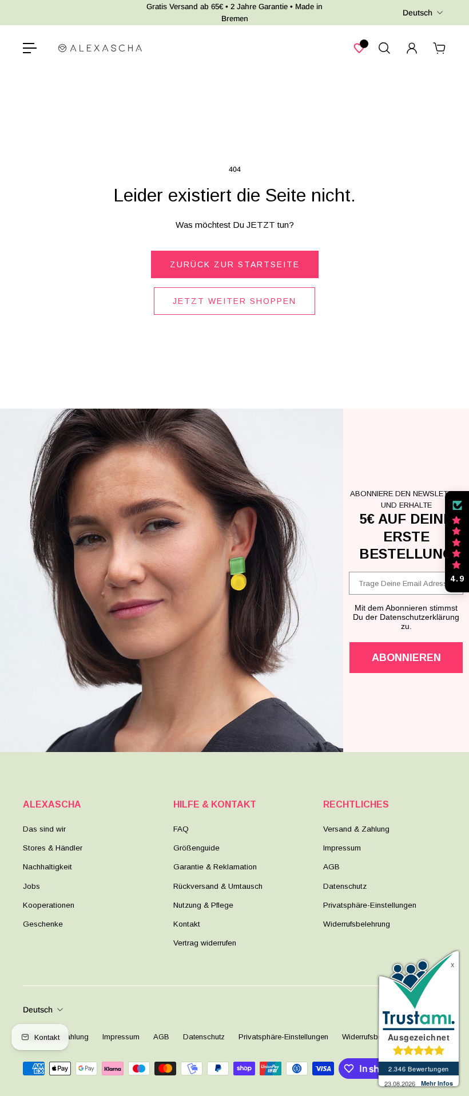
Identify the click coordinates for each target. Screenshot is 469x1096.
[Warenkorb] (439, 48)
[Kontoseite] (412, 48)
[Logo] (100, 48)
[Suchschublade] (384, 48)
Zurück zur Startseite (235, 264)
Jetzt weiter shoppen (234, 301)
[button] (457, 542)
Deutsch (417, 12)
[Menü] (29, 48)
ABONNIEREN (406, 657)
